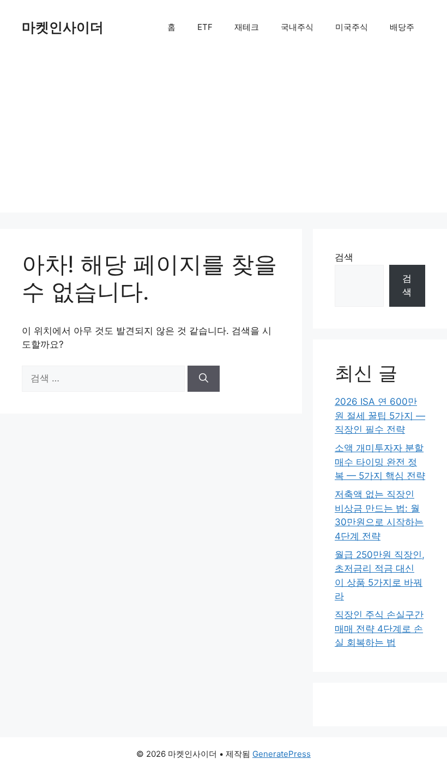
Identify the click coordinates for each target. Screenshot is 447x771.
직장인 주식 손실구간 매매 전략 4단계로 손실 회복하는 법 (379, 628)
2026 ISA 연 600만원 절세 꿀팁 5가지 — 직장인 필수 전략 (380, 415)
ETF (205, 27)
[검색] (204, 379)
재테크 (246, 27)
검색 (344, 257)
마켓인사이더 (63, 27)
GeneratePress (281, 754)
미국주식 (351, 27)
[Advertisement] (223, 136)
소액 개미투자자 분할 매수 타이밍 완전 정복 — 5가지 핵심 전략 (380, 461)
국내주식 (297, 27)
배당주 (402, 27)
